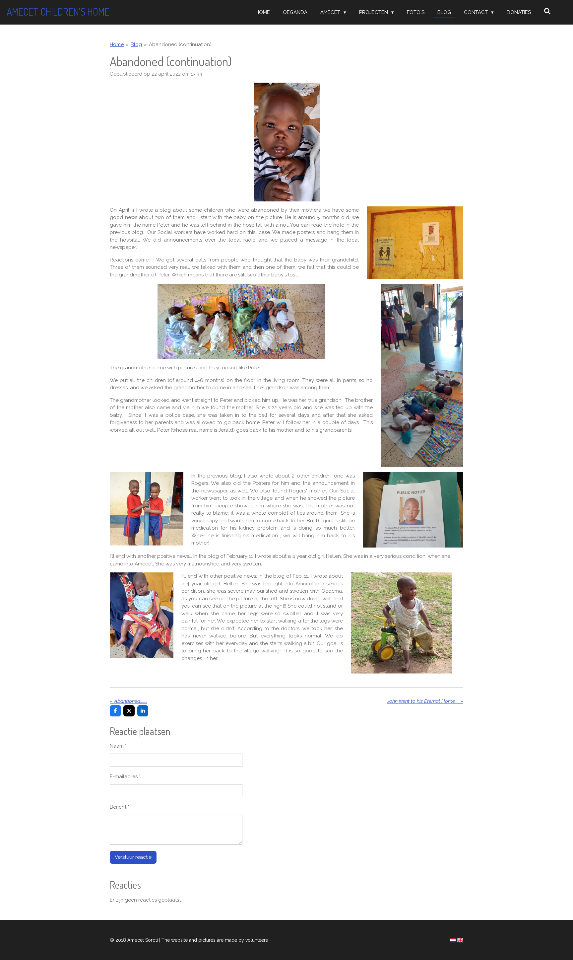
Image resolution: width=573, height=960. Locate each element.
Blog (136, 44)
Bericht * (119, 807)
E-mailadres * (125, 776)
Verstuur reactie (133, 857)
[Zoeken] (547, 11)
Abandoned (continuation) (180, 44)
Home (117, 44)
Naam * (118, 746)
